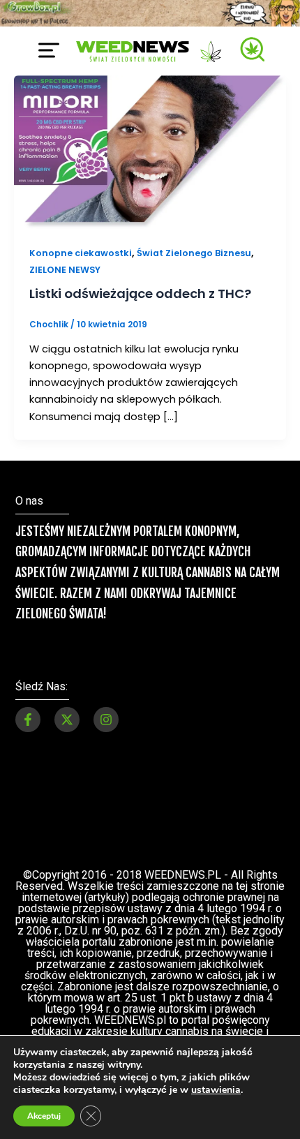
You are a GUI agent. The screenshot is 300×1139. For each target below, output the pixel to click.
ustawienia (216, 1090)
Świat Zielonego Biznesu (194, 253)
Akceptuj (44, 1116)
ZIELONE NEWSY (64, 270)
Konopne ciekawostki (80, 253)
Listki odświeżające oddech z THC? (140, 293)
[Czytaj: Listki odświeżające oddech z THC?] (150, 151)
